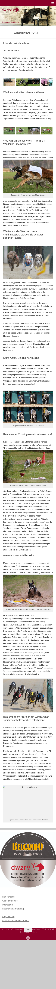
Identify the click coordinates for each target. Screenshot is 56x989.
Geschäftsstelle (10, 901)
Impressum (7, 905)
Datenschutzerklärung (13, 909)
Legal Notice (8, 916)
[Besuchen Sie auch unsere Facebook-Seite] (28, 938)
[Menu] (52, 3)
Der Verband (8, 897)
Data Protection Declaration (15, 920)
